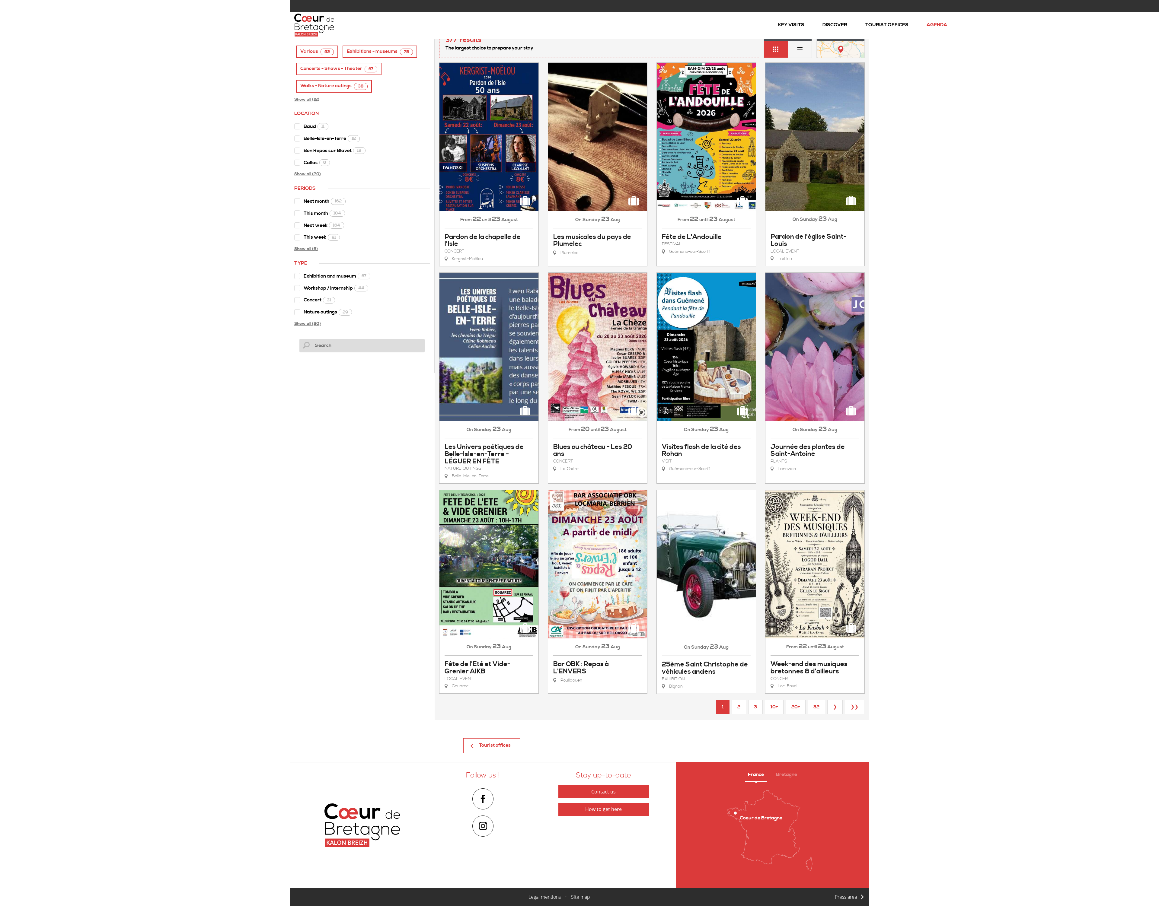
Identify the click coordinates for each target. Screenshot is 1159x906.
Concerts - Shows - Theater (336, 68)
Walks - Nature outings (332, 86)
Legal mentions (544, 897)
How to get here (603, 809)
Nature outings (326, 312)
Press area (846, 897)
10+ (774, 707)
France (756, 774)
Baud (314, 126)
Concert (317, 300)
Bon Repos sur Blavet (333, 151)
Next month (323, 201)
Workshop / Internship (334, 288)
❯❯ (854, 707)
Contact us (603, 791)
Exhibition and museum (335, 276)
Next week (322, 225)
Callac (315, 163)
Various (315, 51)
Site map (580, 897)
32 (816, 707)
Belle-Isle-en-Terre (330, 138)
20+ (795, 707)
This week (320, 237)
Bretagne (786, 774)
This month (322, 213)
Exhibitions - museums (378, 51)
